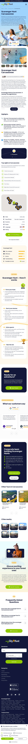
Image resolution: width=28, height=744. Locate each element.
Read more (13, 730)
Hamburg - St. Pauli (18, 706)
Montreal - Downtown (6, 707)
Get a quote (14, 478)
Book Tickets (15, 388)
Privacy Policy (14, 658)
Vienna (11, 706)
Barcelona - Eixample (16, 707)
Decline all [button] (21, 738)
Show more (14, 109)
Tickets (3, 670)
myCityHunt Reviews (5, 676)
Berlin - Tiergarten (16, 702)
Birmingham (18, 709)
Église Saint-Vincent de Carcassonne (11, 187)
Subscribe (14, 661)
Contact (3, 678)
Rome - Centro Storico (14, 703)
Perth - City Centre (5, 706)
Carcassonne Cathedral (9, 177)
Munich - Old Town (10, 709)
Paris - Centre (22, 704)
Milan (23, 707)
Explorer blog (4, 674)
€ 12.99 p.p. (15, 234)
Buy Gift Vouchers (15, 587)
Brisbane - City (15, 704)
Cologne (3, 710)
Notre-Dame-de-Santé (9, 190)
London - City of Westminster (7, 700)
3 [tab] (15, 156)
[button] (14, 741)
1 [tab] (12, 156)
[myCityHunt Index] (8, 4)
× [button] (26, 725)
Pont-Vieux (6, 184)
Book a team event (14, 473)
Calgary (23, 709)
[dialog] (14, 734)
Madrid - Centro (4, 703)
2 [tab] (14, 156)
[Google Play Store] (14, 689)
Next (16, 433)
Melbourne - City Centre (6, 702)
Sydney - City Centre (19, 700)
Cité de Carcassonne (8, 171)
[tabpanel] (14, 152)
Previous (11, 433)
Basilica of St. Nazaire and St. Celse (11, 174)
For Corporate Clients (14, 239)
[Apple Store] (14, 685)
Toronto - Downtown (6, 704)
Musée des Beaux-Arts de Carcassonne (12, 180)
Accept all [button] (7, 738)
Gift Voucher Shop (5, 672)
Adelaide (3, 709)
